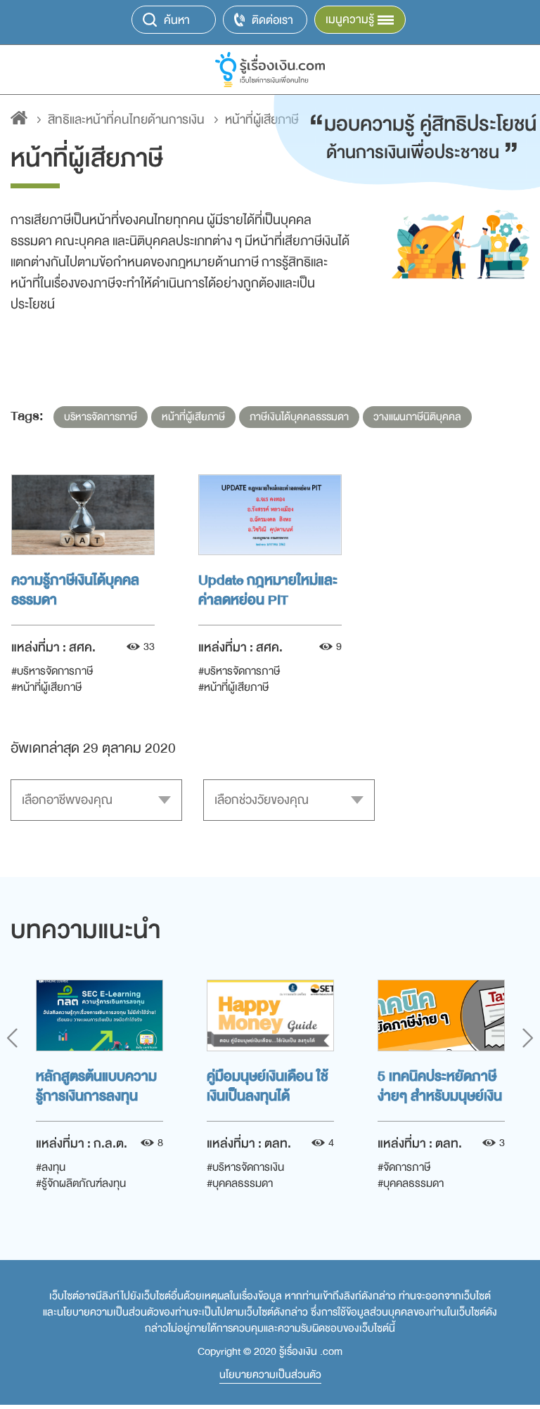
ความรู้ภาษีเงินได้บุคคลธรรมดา (75, 589)
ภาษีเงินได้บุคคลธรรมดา (299, 417)
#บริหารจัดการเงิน (245, 1167)
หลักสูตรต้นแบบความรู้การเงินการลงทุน (96, 1085)
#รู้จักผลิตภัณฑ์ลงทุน (81, 1183)
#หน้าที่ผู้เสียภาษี (46, 687)
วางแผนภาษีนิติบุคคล (417, 417)
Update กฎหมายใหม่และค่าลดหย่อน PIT (268, 589)
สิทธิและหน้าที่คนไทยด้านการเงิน (126, 120)
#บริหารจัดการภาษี (52, 671)
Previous (12, 1037)
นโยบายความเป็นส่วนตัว (270, 1375)
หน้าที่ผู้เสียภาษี (193, 417)
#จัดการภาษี (404, 1167)
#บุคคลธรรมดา (240, 1183)
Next (527, 1037)
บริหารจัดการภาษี (100, 417)
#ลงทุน (50, 1167)
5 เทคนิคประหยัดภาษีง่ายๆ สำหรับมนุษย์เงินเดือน (440, 1085)
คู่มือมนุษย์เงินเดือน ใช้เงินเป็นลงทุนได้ (267, 1085)
